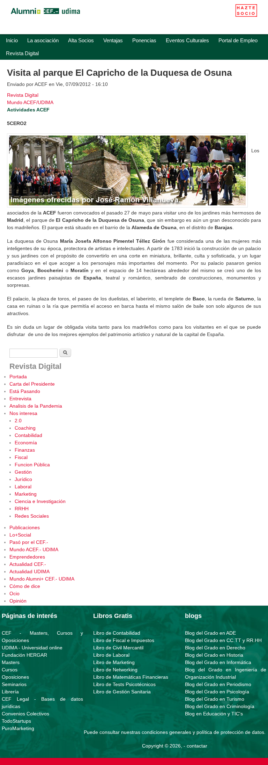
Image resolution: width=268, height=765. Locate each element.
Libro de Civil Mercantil (118, 647)
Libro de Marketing (114, 662)
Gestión (23, 472)
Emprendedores (27, 557)
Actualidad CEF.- (27, 564)
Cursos (9, 669)
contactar (197, 746)
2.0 (18, 420)
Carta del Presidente (32, 384)
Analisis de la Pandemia (35, 406)
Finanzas (25, 450)
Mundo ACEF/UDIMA (30, 102)
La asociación (43, 40)
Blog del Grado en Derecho (215, 647)
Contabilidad (28, 435)
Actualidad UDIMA (29, 571)
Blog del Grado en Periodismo (218, 684)
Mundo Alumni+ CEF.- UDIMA (41, 579)
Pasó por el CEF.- (28, 542)
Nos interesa (23, 413)
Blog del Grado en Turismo (214, 699)
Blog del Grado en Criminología (219, 706)
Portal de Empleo (238, 40)
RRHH (22, 508)
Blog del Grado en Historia (214, 655)
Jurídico (23, 479)
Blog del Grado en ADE (210, 633)
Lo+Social (20, 535)
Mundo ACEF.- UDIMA (33, 549)
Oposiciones (15, 677)
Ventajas (113, 40)
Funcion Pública (32, 464)
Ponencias (144, 40)
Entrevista (20, 398)
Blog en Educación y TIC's (214, 713)
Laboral (23, 486)
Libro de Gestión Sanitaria (122, 691)
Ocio (14, 593)
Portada (18, 376)
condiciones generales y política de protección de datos (203, 732)
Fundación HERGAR (24, 655)
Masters (11, 662)
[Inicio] (45, 16)
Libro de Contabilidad (116, 633)
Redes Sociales (32, 516)
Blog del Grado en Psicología (217, 691)
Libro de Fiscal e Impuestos (123, 640)
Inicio (12, 40)
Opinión (18, 601)
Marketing (26, 494)
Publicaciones (24, 527)
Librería (10, 691)
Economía (26, 442)
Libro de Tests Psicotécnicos (124, 684)
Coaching (25, 428)
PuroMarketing (18, 728)
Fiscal (21, 457)
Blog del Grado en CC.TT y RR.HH (223, 640)
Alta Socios (81, 40)
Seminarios (14, 684)
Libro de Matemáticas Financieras (130, 677)
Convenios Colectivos (25, 713)
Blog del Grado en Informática (218, 662)
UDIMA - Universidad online (32, 647)
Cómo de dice (24, 586)
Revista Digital (22, 53)
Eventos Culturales (187, 40)
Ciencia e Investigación (40, 501)
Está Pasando (24, 391)
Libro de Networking (115, 669)
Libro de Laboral (111, 655)
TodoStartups (16, 721)
